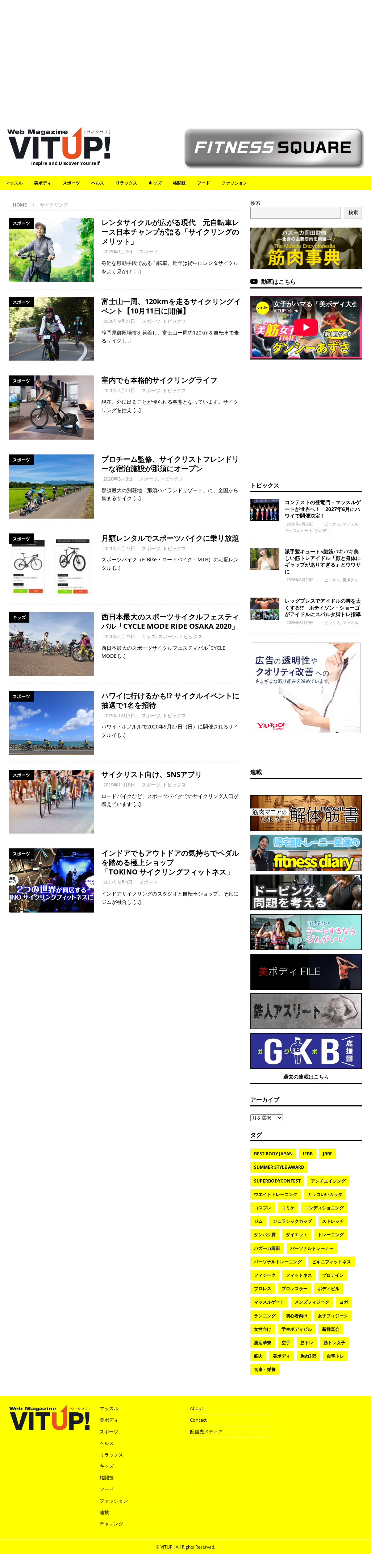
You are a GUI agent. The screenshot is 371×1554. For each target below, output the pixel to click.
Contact (198, 1420)
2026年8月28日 (300, 524)
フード (203, 183)
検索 (255, 202)
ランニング (265, 1316)
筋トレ (306, 1342)
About (196, 1408)
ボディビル (328, 1288)
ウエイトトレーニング (275, 1194)
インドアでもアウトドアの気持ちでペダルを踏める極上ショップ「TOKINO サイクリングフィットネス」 (170, 862)
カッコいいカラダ (325, 1194)
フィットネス (299, 1275)
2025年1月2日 (118, 251)
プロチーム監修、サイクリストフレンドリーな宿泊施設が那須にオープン (170, 463)
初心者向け (297, 1316)
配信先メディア (206, 1431)
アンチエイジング (328, 1181)
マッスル (14, 183)
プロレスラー (295, 1288)
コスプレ (262, 1208)
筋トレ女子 (334, 1342)
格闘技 (179, 183)
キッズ (155, 183)
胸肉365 (308, 1356)
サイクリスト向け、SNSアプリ (151, 774)
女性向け (262, 1329)
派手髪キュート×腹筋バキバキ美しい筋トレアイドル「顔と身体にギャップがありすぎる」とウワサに (323, 561)
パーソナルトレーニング (278, 1262)
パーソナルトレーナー (312, 1248)
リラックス (126, 183)
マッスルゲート (299, 530)
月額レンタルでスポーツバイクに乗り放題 (170, 538)
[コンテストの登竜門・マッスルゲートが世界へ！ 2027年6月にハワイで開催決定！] (264, 510)
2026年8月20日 (300, 579)
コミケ (288, 1208)
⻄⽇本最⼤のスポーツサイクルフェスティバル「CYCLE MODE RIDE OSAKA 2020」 (170, 621)
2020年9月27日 (119, 321)
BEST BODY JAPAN (273, 1154)
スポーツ (71, 183)
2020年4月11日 (119, 390)
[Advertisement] (185, 60)
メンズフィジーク (312, 1302)
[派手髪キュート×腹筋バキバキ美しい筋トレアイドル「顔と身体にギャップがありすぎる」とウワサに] (264, 559)
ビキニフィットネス (331, 1262)
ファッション (234, 183)
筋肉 (258, 1356)
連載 (256, 772)
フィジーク (265, 1275)
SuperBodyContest (277, 1181)
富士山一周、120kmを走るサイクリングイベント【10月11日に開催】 (171, 306)
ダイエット (297, 1234)
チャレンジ (111, 1523)
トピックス (174, 321)
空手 (286, 1342)
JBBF (328, 1154)
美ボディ (42, 183)
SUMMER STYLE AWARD (279, 1167)
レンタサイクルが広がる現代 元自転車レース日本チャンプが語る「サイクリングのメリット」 (170, 231)
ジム (258, 1221)
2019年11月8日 (119, 784)
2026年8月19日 (300, 622)
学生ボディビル (297, 1329)
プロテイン (333, 1275)
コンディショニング (324, 1208)
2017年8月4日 (118, 882)
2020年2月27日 (119, 548)
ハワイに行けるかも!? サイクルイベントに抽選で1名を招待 (170, 700)
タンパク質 (265, 1234)
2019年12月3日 (119, 715)
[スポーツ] (51, 250)
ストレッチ (333, 1221)
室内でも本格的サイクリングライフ (159, 380)
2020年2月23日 (119, 636)
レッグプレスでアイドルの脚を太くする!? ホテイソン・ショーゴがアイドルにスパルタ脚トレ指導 (323, 607)
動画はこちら (278, 282)
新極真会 (330, 1329)
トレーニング (331, 1234)
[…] (137, 271)
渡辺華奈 (262, 1342)
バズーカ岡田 (267, 1248)
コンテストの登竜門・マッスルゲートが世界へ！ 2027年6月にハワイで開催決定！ (323, 509)
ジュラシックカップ (292, 1221)
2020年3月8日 (118, 478)
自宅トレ (335, 1356)
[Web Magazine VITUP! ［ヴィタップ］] (58, 154)
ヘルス (97, 183)
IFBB (308, 1154)
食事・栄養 (265, 1369)
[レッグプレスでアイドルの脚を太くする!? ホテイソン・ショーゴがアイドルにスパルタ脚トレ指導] (264, 608)
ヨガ (343, 1302)
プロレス (262, 1288)
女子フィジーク (333, 1316)
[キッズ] (51, 644)
